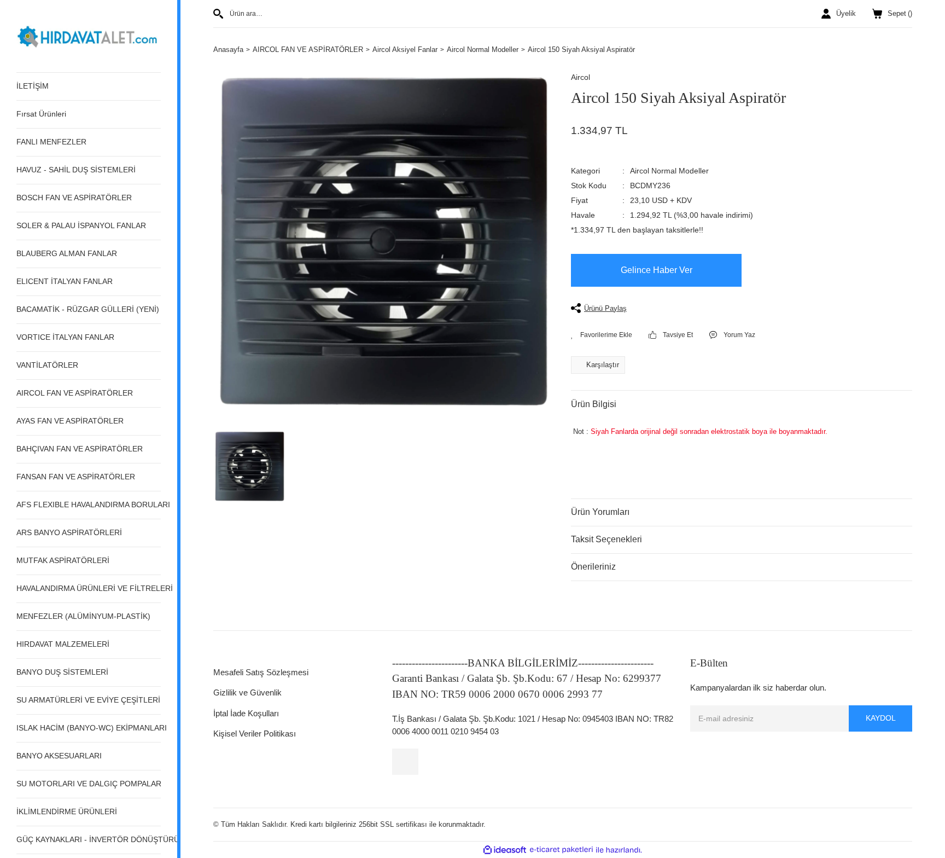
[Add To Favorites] (601, 335)
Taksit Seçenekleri (606, 539)
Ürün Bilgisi (593, 404)
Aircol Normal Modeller (669, 170)
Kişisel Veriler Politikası (254, 733)
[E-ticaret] (561, 849)
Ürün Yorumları (600, 512)
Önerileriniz (593, 566)
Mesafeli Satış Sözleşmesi (260, 672)
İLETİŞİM (32, 86)
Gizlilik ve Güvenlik (247, 692)
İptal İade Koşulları (246, 713)
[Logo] (88, 35)
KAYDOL (881, 718)
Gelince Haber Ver (656, 270)
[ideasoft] (505, 849)
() (900, 13)
